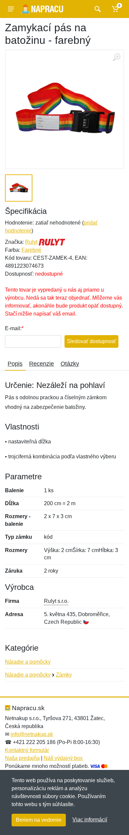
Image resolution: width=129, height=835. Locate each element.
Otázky (70, 363)
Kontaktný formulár (27, 750)
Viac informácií (89, 819)
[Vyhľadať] (97, 9)
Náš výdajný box (63, 758)
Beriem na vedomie (39, 820)
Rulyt (31, 242)
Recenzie (41, 363)
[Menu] (11, 9)
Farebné (31, 250)
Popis (15, 363)
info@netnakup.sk (32, 734)
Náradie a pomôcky (28, 662)
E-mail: (13, 328)
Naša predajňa (22, 758)
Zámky (64, 675)
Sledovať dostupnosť (91, 341)
